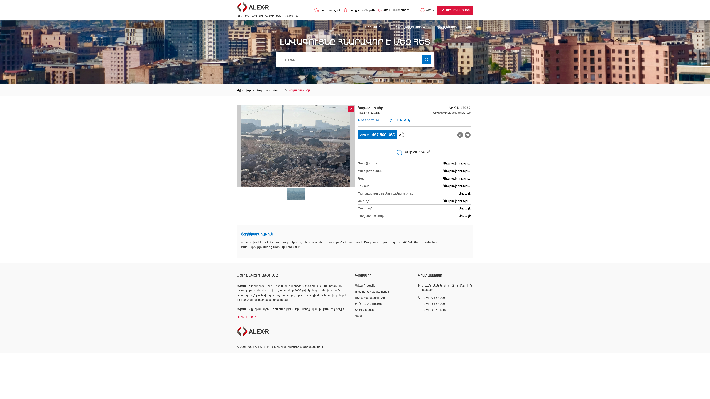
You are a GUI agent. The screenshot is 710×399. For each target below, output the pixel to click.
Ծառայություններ (409, 27)
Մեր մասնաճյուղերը (396, 10)
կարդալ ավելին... (248, 317)
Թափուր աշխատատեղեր (372, 291)
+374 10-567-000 (433, 297)
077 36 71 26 (370, 120)
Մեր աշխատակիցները (370, 297)
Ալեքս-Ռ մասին (365, 285)
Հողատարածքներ (269, 90)
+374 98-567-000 (433, 304)
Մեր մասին (374, 27)
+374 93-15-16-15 (434, 309)
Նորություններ (445, 27)
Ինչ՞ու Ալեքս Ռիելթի (368, 304)
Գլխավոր (244, 90)
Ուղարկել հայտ (458, 10)
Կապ (469, 27)
